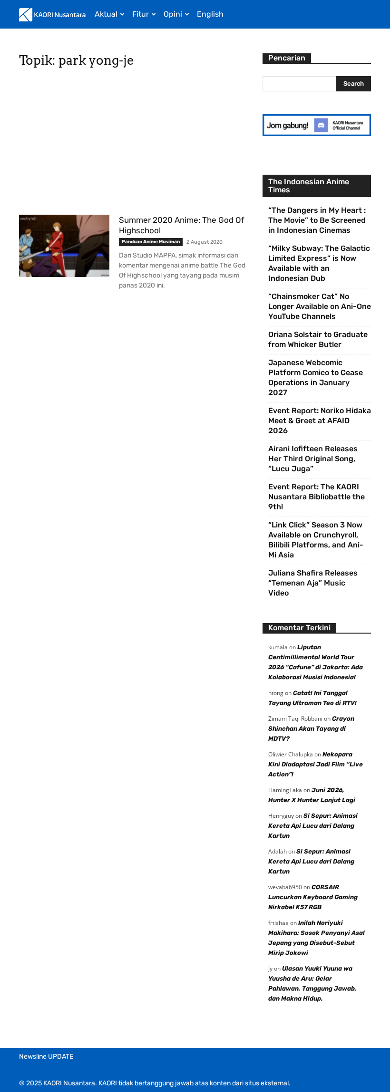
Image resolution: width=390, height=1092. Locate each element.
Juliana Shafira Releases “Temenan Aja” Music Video (313, 582)
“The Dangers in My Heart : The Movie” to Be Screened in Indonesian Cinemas (317, 220)
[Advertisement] (134, 144)
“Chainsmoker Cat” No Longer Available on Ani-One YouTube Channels (319, 306)
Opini (173, 14)
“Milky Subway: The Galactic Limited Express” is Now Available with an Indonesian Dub (319, 263)
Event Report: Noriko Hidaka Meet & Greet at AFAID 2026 (319, 420)
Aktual (106, 14)
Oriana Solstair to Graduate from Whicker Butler (318, 339)
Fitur (140, 14)
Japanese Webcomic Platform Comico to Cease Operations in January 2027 (315, 377)
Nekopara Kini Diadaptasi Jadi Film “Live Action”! (315, 764)
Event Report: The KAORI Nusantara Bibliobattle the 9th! (316, 496)
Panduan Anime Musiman (151, 242)
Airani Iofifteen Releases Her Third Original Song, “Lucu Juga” (313, 458)
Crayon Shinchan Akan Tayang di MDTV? (311, 728)
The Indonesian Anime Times (308, 185)
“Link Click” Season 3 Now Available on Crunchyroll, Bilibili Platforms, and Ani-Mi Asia (315, 539)
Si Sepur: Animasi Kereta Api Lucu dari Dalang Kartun (313, 825)
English (210, 14)
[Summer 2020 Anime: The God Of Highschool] (64, 246)
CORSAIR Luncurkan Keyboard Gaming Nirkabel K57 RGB (313, 897)
